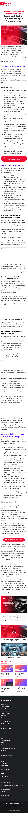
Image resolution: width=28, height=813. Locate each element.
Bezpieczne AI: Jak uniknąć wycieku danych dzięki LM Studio (6, 689)
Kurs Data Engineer (5, 789)
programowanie (10, 620)
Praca (2, 742)
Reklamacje (19, 808)
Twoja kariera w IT (5, 740)
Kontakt (3, 745)
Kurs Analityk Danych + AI (7, 753)
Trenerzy (3, 736)
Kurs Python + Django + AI (7, 723)
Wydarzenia (4, 718)
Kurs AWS (3, 761)
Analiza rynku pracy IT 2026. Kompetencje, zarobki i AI (20, 688)
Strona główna (4, 704)
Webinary (3, 715)
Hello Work (3, 791)
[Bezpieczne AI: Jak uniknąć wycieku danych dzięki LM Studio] (7, 682)
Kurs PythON (4, 759)
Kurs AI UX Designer (5, 721)
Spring (19, 13)
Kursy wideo (4, 709)
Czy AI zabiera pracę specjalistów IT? (20, 674)
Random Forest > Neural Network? (5, 674)
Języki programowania (12, 13)
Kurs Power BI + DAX (6, 728)
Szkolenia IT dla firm (6, 711)
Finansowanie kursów (6, 713)
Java (22, 11)
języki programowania (18, 617)
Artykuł (6, 11)
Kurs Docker (4, 763)
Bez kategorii (17, 11)
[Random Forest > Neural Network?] (7, 668)
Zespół (2, 738)
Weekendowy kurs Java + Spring (14, 540)
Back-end (11, 11)
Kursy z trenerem (5, 706)
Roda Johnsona (18, 77)
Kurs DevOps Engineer (6, 751)
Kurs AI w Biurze (4, 726)
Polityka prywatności (11, 808)
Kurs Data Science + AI (6, 755)
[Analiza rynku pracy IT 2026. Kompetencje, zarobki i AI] (21, 682)
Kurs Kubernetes (5, 765)
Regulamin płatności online (14, 810)
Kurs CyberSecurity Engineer (8, 748)
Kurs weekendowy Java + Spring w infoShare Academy (14, 159)
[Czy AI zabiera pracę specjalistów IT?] (21, 668)
